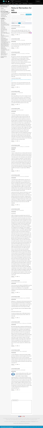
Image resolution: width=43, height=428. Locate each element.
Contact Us (30, 3)
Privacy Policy (33, 421)
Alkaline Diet (2, 21)
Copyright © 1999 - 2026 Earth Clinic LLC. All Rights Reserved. (21, 423)
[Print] (16, 12)
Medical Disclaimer (23, 421)
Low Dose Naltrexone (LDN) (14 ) (5, 12)
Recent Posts (25, 3)
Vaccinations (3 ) (3, 15)
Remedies (4, 3)
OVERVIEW (2, 8)
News (20, 3)
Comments (29, 14)
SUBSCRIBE (38, 1)
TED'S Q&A (2, 57)
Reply (13, 34)
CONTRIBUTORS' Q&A (4, 56)
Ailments (9, 3)
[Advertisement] (27, 407)
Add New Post (12, 1)
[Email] (15, 12)
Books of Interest (3, 22)
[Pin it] (13, 12)
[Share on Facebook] (12, 12)
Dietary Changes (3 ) (4, 16)
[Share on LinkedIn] (14, 12)
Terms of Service (28, 421)
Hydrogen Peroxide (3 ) (4, 14)
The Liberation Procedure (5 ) (5, 13)
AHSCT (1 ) (2, 20)
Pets (13, 3)
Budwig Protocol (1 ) (4, 23)
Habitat (16, 3)
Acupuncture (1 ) (3, 19)
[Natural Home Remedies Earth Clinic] (3, 1)
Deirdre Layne (19, 12)
